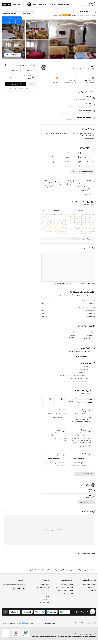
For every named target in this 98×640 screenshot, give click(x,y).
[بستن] (3, 18)
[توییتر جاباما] (19, 589)
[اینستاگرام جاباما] (14, 589)
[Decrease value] (8, 77)
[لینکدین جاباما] (23, 589)
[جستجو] (29, 4)
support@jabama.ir (23, 623)
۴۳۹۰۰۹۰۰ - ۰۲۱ (40, 623)
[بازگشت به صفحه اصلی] (5, 612)
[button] (72, 39)
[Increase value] (13, 77)
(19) (88, 15)
